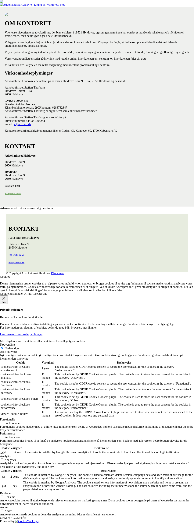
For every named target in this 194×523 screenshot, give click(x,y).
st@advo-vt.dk (22, 124)
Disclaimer (57, 273)
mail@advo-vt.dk (13, 193)
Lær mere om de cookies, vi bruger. (21, 334)
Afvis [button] (27, 293)
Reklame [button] (5, 493)
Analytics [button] (5, 456)
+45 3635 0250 (16, 254)
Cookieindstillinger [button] (11, 293)
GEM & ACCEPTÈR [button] (13, 517)
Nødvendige (12, 348)
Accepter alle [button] (39, 293)
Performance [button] (7, 433)
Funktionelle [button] (7, 419)
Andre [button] (4, 507)
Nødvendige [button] (7, 344)
